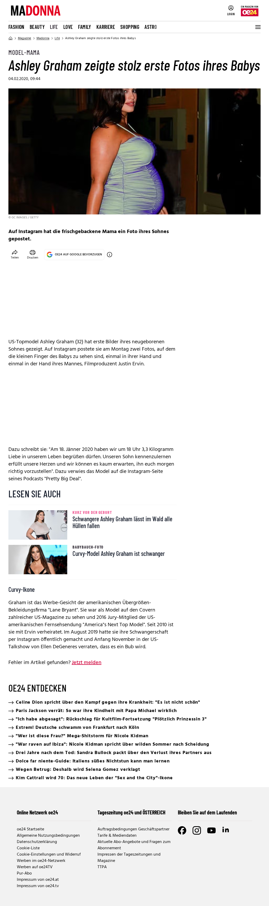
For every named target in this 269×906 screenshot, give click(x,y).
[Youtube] (211, 830)
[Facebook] (182, 830)
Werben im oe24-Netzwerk (41, 860)
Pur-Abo (24, 873)
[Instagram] (197, 830)
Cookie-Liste (28, 848)
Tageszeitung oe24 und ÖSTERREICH (131, 812)
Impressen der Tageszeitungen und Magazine (129, 857)
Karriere (105, 27)
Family (84, 27)
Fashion (16, 27)
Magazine (24, 38)
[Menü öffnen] (257, 27)
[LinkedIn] (226, 830)
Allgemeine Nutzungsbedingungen (48, 835)
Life (54, 27)
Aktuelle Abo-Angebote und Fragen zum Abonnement (133, 845)
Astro (150, 27)
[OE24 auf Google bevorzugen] (109, 254)
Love (68, 27)
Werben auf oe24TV (35, 867)
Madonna (43, 38)
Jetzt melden (86, 662)
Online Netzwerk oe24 (37, 812)
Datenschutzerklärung (37, 842)
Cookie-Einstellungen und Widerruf (49, 854)
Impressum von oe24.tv (38, 886)
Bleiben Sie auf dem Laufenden (207, 812)
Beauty (37, 27)
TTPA (102, 867)
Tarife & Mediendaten (117, 835)
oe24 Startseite (30, 829)
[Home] (10, 38)
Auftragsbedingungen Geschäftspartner (133, 829)
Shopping (129, 27)
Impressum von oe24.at (38, 879)
